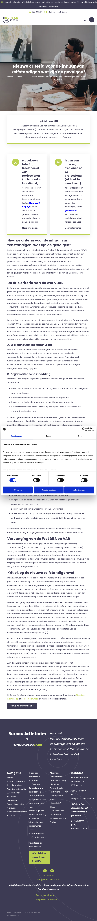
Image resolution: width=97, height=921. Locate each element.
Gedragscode (56, 795)
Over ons (11, 796)
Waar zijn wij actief (15, 804)
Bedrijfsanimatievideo (17, 811)
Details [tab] (48, 436)
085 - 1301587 (79, 791)
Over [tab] (80, 436)
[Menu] (91, 19)
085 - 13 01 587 (48, 875)
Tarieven (11, 808)
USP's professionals (37, 837)
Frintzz (38, 745)
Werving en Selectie (16, 789)
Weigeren (18, 490)
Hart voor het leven (59, 792)
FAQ (52, 799)
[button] (35, 12)
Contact (11, 815)
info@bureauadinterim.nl (82, 798)
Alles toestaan (79, 490)
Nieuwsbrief (55, 803)
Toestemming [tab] (16, 436)
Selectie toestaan (49, 490)
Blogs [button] (19, 76)
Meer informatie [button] (30, 228)
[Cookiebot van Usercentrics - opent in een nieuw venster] (84, 429)
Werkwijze (12, 800)
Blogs (52, 807)
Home (10, 777)
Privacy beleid (56, 788)
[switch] (36, 480)
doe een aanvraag (29, 698)
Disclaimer (55, 784)
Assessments (13, 792)
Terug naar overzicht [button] (21, 705)
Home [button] (10, 76)
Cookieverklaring (58, 780)
